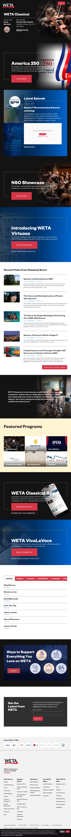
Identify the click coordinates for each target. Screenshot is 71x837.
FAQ (5, 814)
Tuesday (31, 579)
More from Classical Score (54, 367)
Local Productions (47, 784)
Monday (20, 579)
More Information (24, 552)
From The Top (32, 449)
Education (33, 779)
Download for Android (23, 513)
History (6, 787)
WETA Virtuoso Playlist (23, 251)
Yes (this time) (43, 134)
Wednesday (43, 579)
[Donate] (35, 680)
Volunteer (19, 819)
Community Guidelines (10, 825)
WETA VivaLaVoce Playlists (25, 558)
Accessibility (45, 825)
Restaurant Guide (47, 793)
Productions (7, 790)
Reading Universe (60, 801)
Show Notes (29, 147)
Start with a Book (60, 804)
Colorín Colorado (60, 793)
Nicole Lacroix (10, 591)
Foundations (20, 811)
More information (24, 245)
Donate (61, 3)
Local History (46, 787)
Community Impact (9, 785)
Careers (6, 796)
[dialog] (35, 833)
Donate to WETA (21, 784)
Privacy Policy (23, 825)
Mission (6, 782)
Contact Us (7, 772)
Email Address (37, 709)
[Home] (8, 6)
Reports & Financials (9, 809)
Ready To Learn (34, 785)
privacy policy (19, 835)
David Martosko (11, 598)
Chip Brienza (9, 585)
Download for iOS (24, 507)
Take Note (52, 464)
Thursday (55, 579)
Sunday (9, 579)
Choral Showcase (33, 464)
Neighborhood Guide (48, 790)
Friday (66, 579)
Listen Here (21, 196)
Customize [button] (62, 831)
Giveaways (46, 795)
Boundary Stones (60, 784)
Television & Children (35, 795)
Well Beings (59, 807)
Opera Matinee (53, 449)
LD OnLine (59, 795)
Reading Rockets (60, 798)
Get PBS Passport (21, 804)
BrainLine (58, 790)
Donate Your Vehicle (22, 791)
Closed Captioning (57, 825)
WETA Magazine (8, 793)
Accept (67, 831)
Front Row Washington (14, 464)
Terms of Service (34, 825)
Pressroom (6, 811)
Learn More (21, 79)
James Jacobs (10, 612)
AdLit (57, 787)
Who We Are (8, 779)
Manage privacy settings (43, 136)
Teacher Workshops (35, 787)
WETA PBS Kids (34, 782)
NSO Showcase (11, 449)
